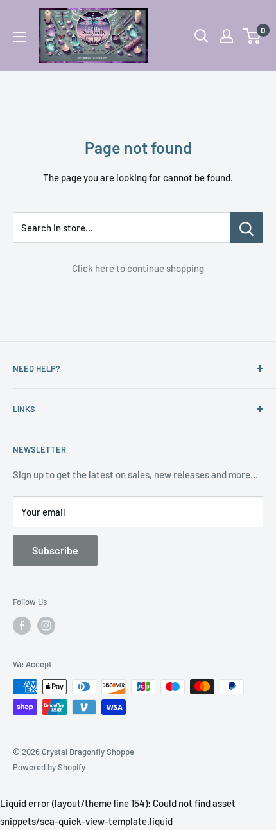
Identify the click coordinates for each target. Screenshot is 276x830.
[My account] (226, 36)
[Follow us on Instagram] (46, 626)
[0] (253, 36)
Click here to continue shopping (138, 268)
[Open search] (201, 36)
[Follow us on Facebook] (22, 626)
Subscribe (55, 550)
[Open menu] (19, 37)
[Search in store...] (246, 227)
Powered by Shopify (49, 767)
